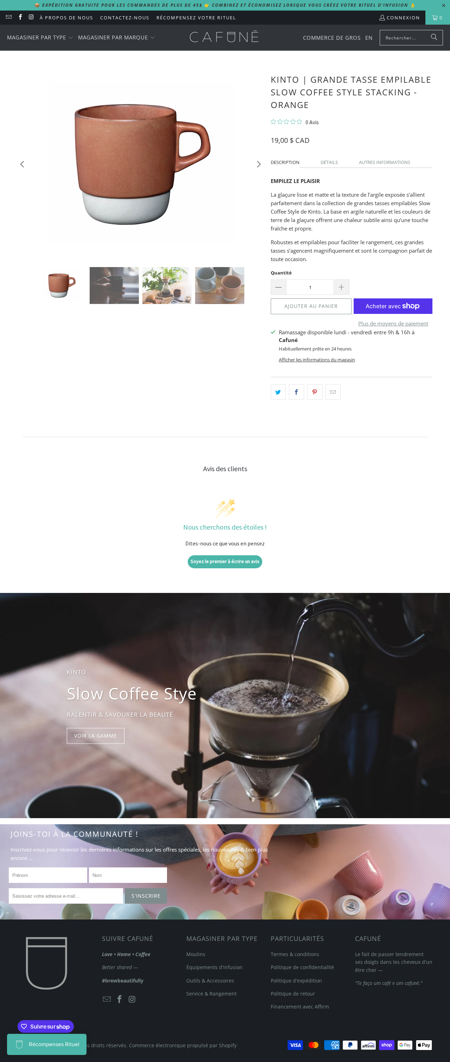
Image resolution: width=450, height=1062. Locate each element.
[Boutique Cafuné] (224, 37)
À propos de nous (66, 17)
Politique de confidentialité (302, 967)
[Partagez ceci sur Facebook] (296, 392)
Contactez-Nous (124, 17)
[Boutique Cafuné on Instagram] (31, 17)
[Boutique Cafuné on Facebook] (20, 17)
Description (285, 162)
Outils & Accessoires (210, 980)
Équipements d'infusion (214, 967)
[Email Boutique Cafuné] (8, 17)
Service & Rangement (211, 993)
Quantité (281, 273)
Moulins (195, 954)
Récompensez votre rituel (196, 17)
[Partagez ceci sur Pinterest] (314, 392)
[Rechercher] (434, 37)
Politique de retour (293, 993)
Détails (329, 162)
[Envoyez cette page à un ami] (333, 392)
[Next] (258, 164)
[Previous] (22, 164)
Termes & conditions (295, 954)
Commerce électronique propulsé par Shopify (183, 1045)
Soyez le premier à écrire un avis (225, 561)
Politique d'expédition (296, 980)
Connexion (403, 17)
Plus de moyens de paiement (393, 323)
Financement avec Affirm (300, 1006)
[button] (40, 38)
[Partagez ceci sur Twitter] (278, 392)
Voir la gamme (95, 735)
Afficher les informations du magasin (317, 359)
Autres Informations (384, 162)
